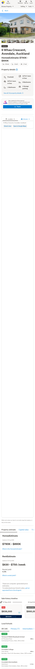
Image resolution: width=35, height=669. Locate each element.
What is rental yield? (9, 575)
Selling (23, 6)
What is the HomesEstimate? (12, 549)
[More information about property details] (17, 69)
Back (6, 11)
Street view (7, 126)
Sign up (26, 3)
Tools (30, 6)
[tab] (10, 119)
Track (19, 107)
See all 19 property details (13, 93)
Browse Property (6, 6)
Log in (31, 3)
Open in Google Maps (19, 126)
